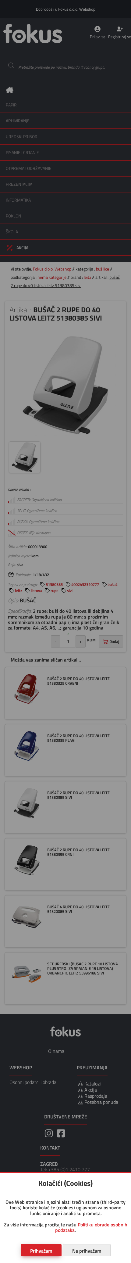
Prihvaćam (41, 1250)
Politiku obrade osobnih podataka (91, 1227)
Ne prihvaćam (86, 1250)
